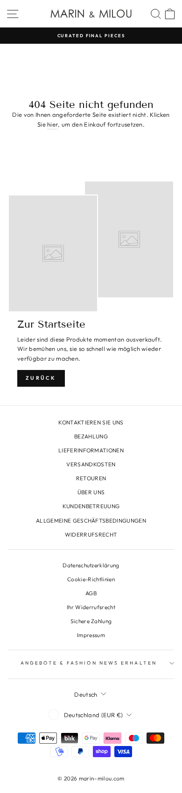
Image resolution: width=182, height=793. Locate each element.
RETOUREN (91, 478)
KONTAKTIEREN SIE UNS (90, 422)
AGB (91, 593)
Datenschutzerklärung (91, 565)
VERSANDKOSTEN (90, 464)
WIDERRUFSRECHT (91, 534)
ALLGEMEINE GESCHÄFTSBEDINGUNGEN (91, 520)
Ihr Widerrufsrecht (91, 607)
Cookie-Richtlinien (91, 579)
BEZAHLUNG (91, 436)
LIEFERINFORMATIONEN (91, 450)
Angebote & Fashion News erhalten (89, 663)
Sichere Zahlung (91, 621)
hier (52, 124)
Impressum (91, 635)
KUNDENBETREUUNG (91, 506)
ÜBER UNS (91, 492)
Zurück (41, 378)
